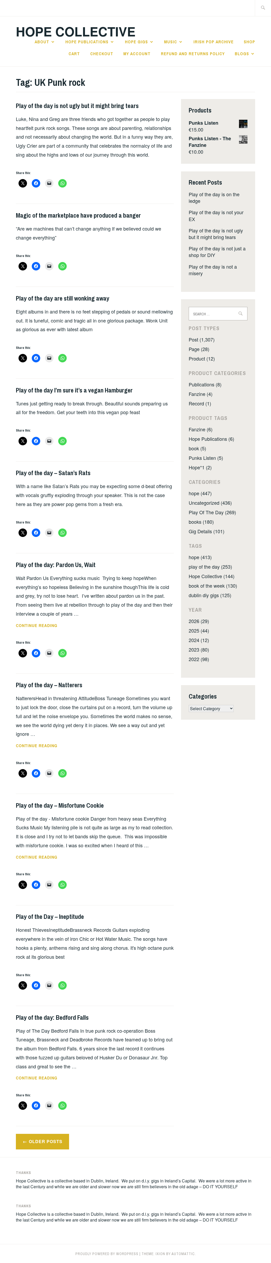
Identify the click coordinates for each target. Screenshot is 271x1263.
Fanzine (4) (201, 393)
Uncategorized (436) (210, 502)
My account (137, 54)
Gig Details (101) (206, 531)
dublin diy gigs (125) (210, 595)
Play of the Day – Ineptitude (50, 916)
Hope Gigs (136, 42)
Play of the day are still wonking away (62, 298)
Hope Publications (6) (211, 438)
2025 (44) (199, 630)
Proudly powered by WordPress (106, 1253)
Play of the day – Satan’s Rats (53, 473)
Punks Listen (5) (206, 457)
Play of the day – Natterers (49, 685)
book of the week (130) (213, 585)
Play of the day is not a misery (213, 270)
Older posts (45, 1141)
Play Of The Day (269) (212, 512)
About (42, 42)
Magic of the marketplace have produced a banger (78, 215)
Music (170, 42)
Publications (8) (205, 384)
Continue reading (45, 626)
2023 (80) (199, 649)
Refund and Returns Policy (193, 54)
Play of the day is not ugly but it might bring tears (77, 105)
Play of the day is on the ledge (214, 197)
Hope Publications (87, 42)
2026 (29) (199, 621)
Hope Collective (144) (211, 576)
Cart (74, 54)
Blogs (242, 54)
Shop (249, 42)
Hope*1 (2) (200, 467)
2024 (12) (199, 640)
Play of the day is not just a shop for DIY (217, 251)
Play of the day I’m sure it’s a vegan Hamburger (74, 390)
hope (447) (200, 493)
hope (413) (200, 557)
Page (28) (199, 348)
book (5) (197, 448)
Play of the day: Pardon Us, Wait (56, 564)
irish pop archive (213, 42)
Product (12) (202, 358)
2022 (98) (199, 659)
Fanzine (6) (201, 429)
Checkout (101, 54)
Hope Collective (76, 31)
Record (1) (200, 403)
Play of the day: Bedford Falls (52, 1017)
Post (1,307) (202, 339)
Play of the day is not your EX (216, 215)
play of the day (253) (210, 566)
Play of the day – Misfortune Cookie (60, 805)
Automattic (183, 1253)
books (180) (201, 521)
